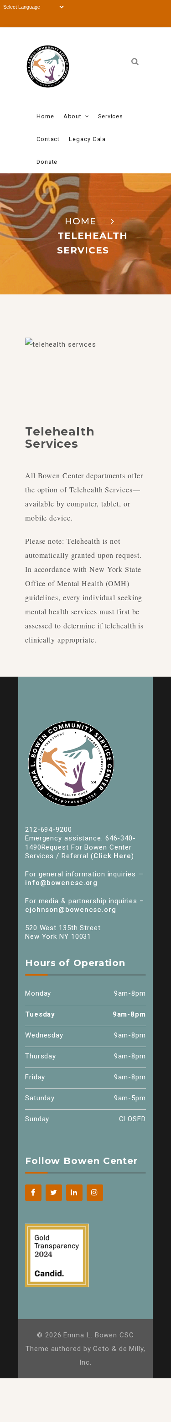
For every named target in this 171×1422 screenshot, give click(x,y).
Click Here (112, 856)
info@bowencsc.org (61, 883)
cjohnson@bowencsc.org (70, 910)
